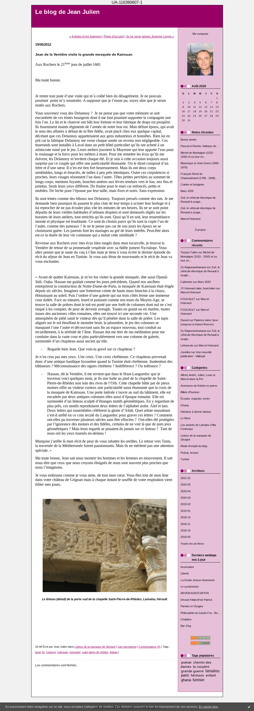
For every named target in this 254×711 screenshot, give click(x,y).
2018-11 (185, 524)
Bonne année (188, 139)
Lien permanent (127, 646)
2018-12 (185, 517)
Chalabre (186, 619)
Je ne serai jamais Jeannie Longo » (150, 36)
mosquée (75, 652)
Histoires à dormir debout (196, 411)
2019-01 (185, 510)
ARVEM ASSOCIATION (195, 593)
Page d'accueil (114, 36)
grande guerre (192, 671)
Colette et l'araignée (192, 184)
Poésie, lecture (189, 452)
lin (43, 652)
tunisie (198, 679)
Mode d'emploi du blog (194, 446)
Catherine (186, 281)
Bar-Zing (186, 625)
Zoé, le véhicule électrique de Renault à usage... (200, 271)
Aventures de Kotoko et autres (199, 385)
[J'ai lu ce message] (249, 707)
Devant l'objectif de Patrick (196, 599)
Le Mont (185, 418)
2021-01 (185, 478)
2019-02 (185, 504)
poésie (186, 662)
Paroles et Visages (192, 606)
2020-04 (185, 491)
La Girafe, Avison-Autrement (198, 580)
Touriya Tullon (189, 252)
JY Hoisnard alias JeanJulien (198, 288)
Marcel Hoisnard (190, 218)
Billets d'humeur (190, 392)
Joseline (185, 352)
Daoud (185, 320)
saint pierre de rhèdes (95, 652)
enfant (211, 675)
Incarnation (187, 566)
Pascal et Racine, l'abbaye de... (199, 146)
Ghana (185, 405)
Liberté (185, 573)
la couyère (201, 667)
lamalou (212, 671)
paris (185, 675)
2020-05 (185, 484)
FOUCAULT (188, 299)
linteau (114, 652)
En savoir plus (208, 707)
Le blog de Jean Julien (67, 12)
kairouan (63, 652)
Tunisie (185, 459)
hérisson (197, 675)
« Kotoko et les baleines (85, 36)
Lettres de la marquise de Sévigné (95, 646)
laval (38, 652)
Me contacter (200, 33)
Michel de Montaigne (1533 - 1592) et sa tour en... (199, 256)
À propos (200, 229)
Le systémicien (190, 586)
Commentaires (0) (149, 646)
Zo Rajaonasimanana (193, 267)
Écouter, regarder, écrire (195, 398)
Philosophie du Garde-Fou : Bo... (200, 612)
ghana (186, 680)
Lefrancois (187, 345)
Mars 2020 (187, 190)
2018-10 (185, 530)
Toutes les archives (192, 543)
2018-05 (185, 536)
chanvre (51, 652)
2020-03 (185, 497)
